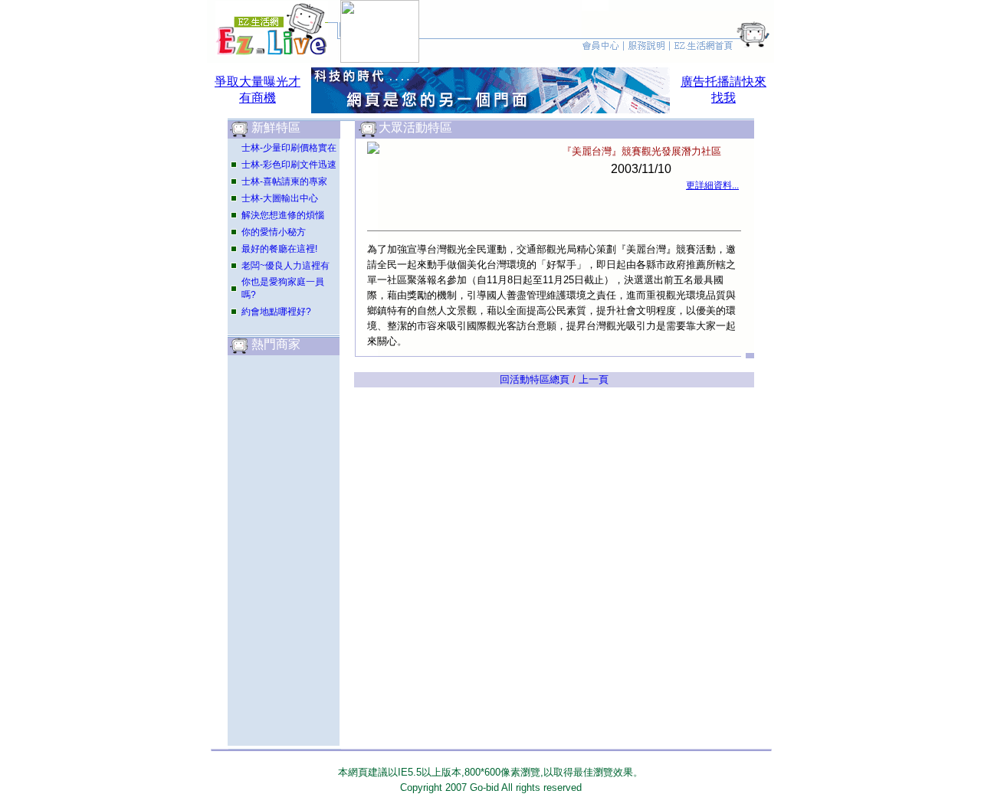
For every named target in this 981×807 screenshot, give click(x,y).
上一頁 (594, 379)
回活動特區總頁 (534, 379)
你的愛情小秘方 (273, 232)
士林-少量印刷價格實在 (288, 147)
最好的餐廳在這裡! (279, 248)
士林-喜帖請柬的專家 (284, 181)
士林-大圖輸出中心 (279, 198)
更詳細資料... (712, 185)
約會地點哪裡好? (276, 311)
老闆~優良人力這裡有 (285, 265)
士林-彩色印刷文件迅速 (288, 164)
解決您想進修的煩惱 (282, 215)
